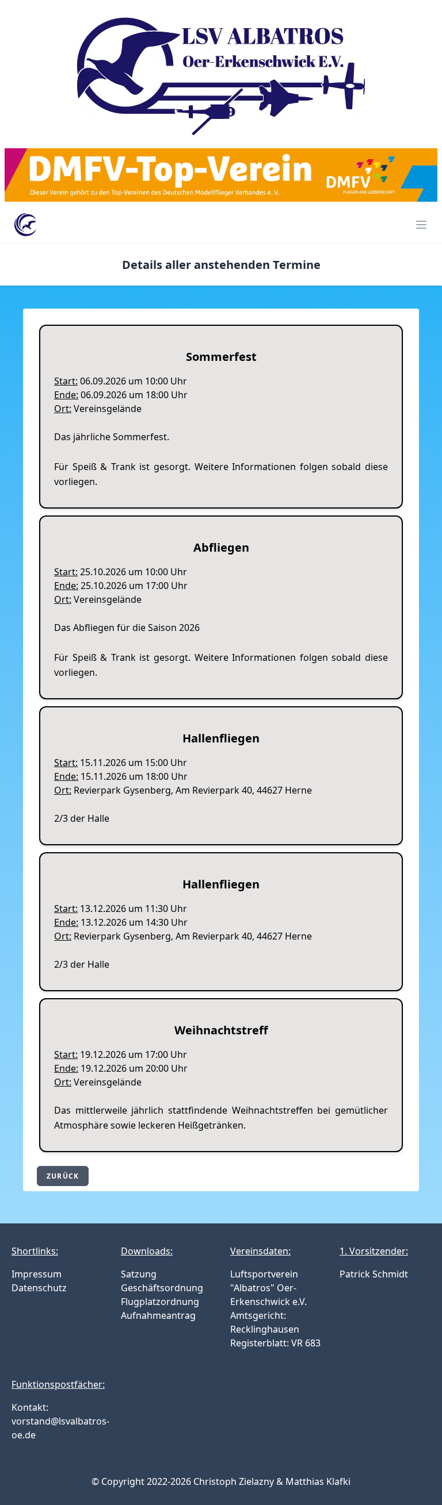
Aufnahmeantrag (158, 1315)
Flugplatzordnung (160, 1301)
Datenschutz (39, 1287)
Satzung (139, 1274)
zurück (63, 1176)
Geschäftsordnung (162, 1287)
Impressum (37, 1274)
